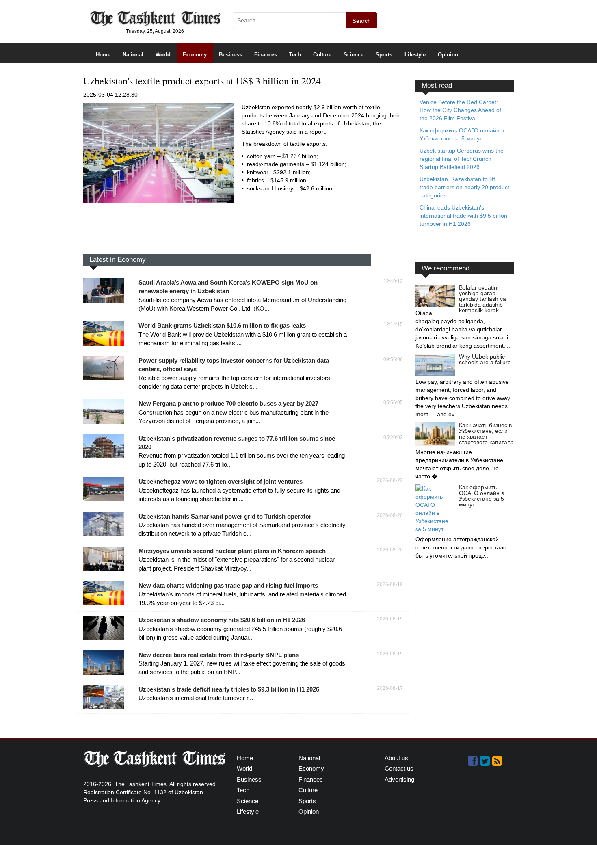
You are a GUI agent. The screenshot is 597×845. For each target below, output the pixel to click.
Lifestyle (415, 55)
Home (103, 55)
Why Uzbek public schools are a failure (485, 359)
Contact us (399, 768)
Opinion (448, 55)
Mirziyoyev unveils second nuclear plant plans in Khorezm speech (232, 550)
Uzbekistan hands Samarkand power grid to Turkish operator (224, 516)
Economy (195, 55)
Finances (265, 55)
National (133, 55)
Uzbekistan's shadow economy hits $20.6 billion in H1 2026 (221, 619)
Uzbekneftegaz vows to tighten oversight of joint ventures (220, 481)
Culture (322, 55)
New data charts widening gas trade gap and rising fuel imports (228, 585)
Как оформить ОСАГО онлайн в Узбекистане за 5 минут (481, 496)
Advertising (399, 779)
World (163, 55)
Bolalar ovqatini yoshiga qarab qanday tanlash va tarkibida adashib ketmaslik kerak (482, 298)
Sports (384, 55)
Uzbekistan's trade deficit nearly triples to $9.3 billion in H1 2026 (228, 689)
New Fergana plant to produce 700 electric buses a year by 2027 (228, 403)
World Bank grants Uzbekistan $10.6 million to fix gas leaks (222, 325)
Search (362, 20)
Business (230, 55)
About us (396, 757)
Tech (295, 55)
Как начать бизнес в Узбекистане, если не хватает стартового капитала (486, 433)
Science (353, 55)
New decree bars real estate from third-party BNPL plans (218, 654)
